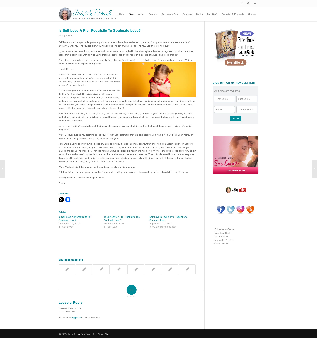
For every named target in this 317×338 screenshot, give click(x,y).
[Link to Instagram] (248, 3)
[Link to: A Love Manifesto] (187, 269)
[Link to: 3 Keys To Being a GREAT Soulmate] (170, 269)
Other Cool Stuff (222, 243)
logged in (76, 317)
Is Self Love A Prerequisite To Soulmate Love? (74, 218)
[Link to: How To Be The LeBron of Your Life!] (135, 269)
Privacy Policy (103, 333)
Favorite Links (221, 236)
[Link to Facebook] (242, 3)
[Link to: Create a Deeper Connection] (153, 269)
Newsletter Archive (223, 240)
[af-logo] (89, 14)
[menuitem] (122, 14)
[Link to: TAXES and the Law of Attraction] (84, 269)
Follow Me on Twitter (224, 229)
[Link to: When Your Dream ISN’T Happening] (118, 269)
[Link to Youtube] (255, 3)
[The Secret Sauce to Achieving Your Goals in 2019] (2, 169)
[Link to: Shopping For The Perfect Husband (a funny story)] (67, 269)
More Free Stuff (222, 232)
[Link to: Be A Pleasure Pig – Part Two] (101, 269)
